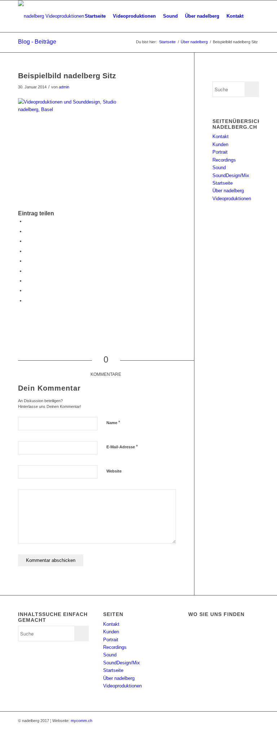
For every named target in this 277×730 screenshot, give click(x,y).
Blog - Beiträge (37, 42)
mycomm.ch (81, 720)
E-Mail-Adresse (122, 446)
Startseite (167, 42)
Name (113, 422)
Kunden (220, 144)
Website (114, 471)
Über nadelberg (194, 42)
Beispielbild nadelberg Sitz (67, 75)
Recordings (224, 160)
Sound (219, 167)
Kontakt (220, 136)
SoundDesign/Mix (230, 175)
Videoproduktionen (231, 198)
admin (64, 87)
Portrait (220, 152)
